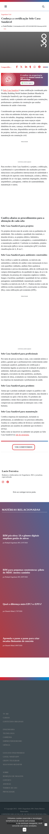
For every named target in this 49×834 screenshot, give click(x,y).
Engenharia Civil (6, 14)
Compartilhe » (6, 67)
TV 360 (6, 714)
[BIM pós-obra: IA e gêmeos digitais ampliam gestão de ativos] (23, 525)
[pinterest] (39, 67)
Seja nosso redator (12, 764)
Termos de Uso (10, 788)
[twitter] (21, 67)
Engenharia (9, 729)
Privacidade (9, 792)
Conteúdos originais (13, 722)
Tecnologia (8, 733)
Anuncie (7, 784)
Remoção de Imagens (13, 776)
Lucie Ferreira (10, 471)
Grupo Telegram (11, 761)
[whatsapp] (26, 67)
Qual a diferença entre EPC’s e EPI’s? (22, 604)
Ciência (6, 745)
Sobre (6, 772)
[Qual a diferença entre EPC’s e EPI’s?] (23, 593)
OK (24, 830)
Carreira (7, 737)
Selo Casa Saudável (11, 90)
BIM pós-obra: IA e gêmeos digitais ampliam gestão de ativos (21, 537)
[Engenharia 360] (24, 6)
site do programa (22, 435)
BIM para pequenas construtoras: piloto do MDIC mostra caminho (23, 571)
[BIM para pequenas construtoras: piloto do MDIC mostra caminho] (23, 559)
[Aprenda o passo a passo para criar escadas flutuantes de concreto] (23, 628)
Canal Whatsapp (11, 757)
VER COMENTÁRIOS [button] (23, 447)
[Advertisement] (24, 151)
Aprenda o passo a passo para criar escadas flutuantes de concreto (21, 639)
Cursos (6, 718)
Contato (7, 780)
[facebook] (17, 67)
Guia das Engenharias (14, 753)
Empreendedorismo (12, 741)
